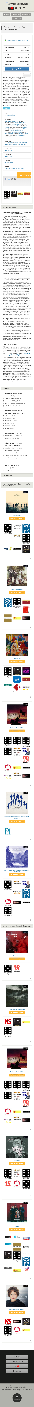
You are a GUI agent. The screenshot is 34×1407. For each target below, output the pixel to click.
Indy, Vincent (24, 144)
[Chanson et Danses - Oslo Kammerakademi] (17, 41)
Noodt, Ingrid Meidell (19, 128)
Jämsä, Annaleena (16, 124)
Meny (18, 1357)
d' (19, 144)
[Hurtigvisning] (30, 558)
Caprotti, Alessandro (17, 132)
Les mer (7, 108)
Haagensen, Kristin (23, 133)
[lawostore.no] (17, 3)
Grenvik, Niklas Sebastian (17, 130)
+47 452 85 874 (18, 1361)
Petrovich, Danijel (20, 135)
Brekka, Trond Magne (15, 125)
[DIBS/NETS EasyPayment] (17, 1378)
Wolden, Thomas (9, 162)
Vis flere (28, 484)
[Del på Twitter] (9, 179)
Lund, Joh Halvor (9, 133)
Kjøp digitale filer (17, 69)
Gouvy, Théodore (13, 144)
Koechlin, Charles (18, 142)
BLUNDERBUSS (20, 168)
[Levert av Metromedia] (17, 1397)
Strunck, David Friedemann (11, 121)
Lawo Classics (8, 150)
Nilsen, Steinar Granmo (20, 122)
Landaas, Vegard (9, 156)
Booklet (26, 75)
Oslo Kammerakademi (10, 115)
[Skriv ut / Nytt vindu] (12, 179)
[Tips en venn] (15, 179)
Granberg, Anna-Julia (10, 168)
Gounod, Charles (9, 142)
